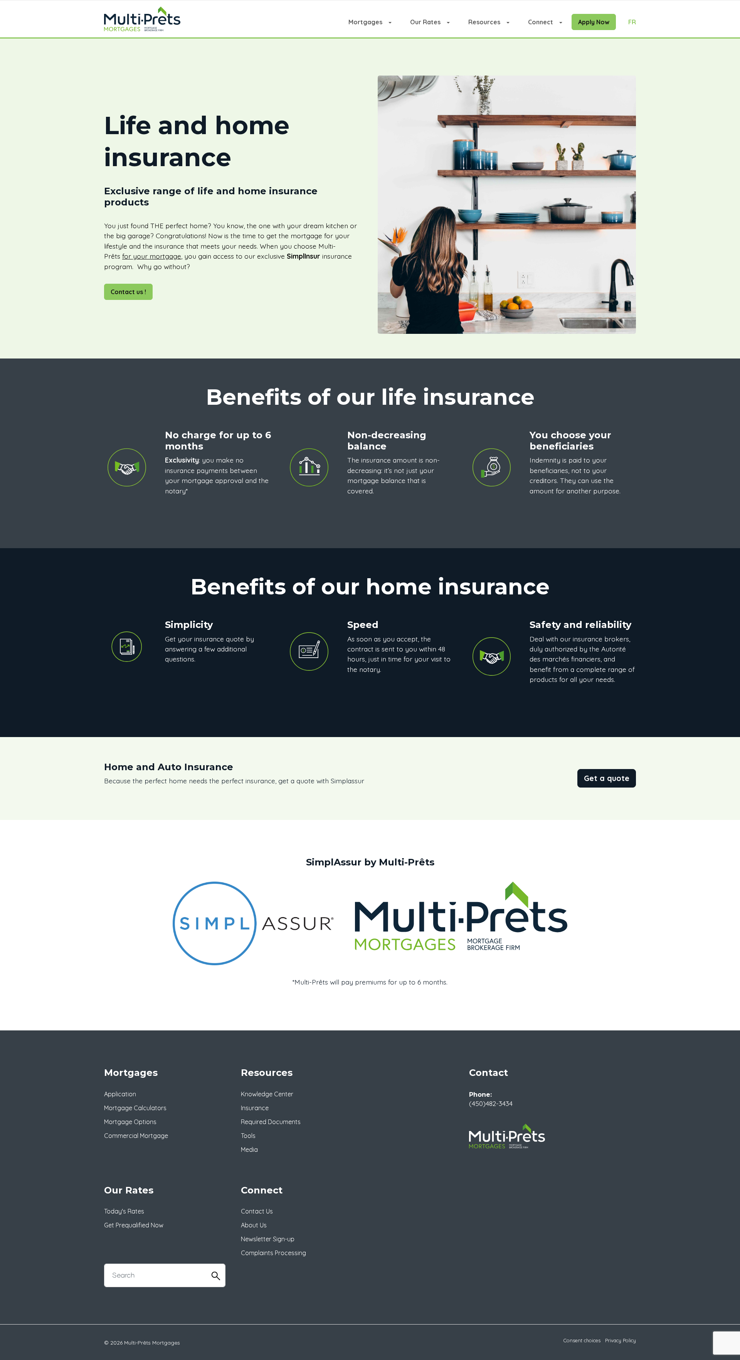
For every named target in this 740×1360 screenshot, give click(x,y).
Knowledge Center (267, 1094)
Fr (632, 22)
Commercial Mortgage (136, 1136)
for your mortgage (151, 256)
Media (249, 1149)
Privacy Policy (620, 1340)
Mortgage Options (130, 1122)
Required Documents (271, 1122)
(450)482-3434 (491, 1103)
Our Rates (425, 22)
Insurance (255, 1108)
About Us (254, 1225)
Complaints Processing (273, 1253)
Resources (484, 22)
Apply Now (593, 22)
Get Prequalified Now (133, 1225)
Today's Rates (124, 1211)
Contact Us (257, 1211)
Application (120, 1094)
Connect (540, 22)
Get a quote (606, 778)
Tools (248, 1136)
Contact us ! (128, 292)
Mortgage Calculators (135, 1108)
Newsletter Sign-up (267, 1239)
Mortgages (365, 22)
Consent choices (581, 1340)
